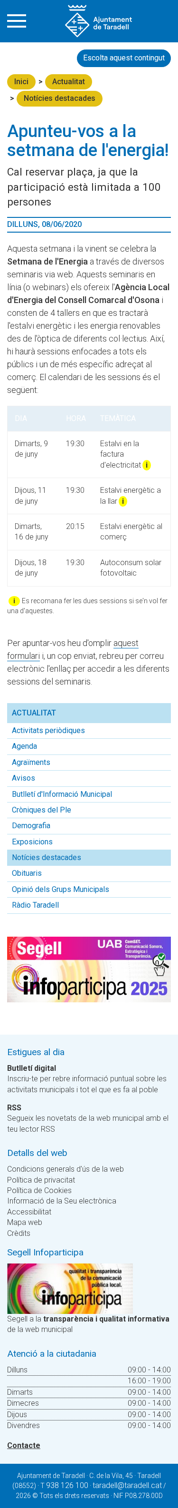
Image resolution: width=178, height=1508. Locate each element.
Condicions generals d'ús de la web (65, 1169)
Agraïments (31, 762)
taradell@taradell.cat (127, 1485)
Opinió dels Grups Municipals (60, 889)
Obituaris (27, 873)
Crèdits (18, 1233)
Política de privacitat (41, 1180)
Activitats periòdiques (48, 730)
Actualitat (68, 81)
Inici (21, 81)
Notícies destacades (59, 98)
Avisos (23, 778)
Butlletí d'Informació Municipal (62, 794)
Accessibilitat (29, 1211)
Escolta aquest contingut (124, 57)
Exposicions (32, 841)
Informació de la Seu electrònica (61, 1200)
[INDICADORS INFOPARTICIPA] (70, 1288)
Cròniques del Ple (41, 809)
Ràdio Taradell (35, 905)
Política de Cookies (39, 1190)
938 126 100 (67, 1485)
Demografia (31, 825)
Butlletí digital (31, 1068)
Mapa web (24, 1222)
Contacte (23, 1445)
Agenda (24, 746)
